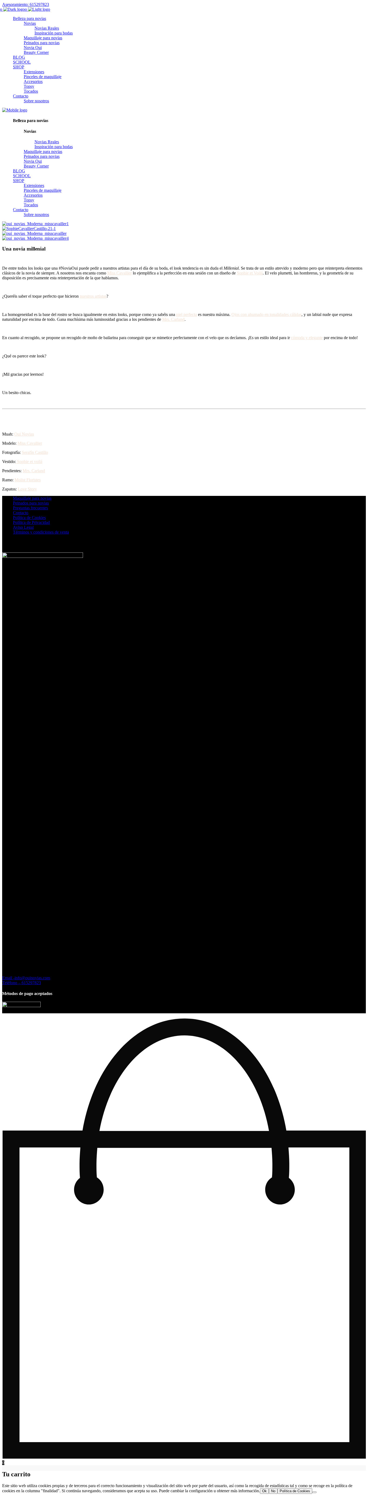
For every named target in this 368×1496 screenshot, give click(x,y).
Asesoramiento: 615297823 (25, 4)
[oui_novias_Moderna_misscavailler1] (35, 223)
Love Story (27, 489)
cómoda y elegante (307, 337)
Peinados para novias (31, 503)
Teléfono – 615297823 (21, 982)
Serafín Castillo (35, 452)
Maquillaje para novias (32, 498)
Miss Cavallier (119, 273)
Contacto (20, 512)
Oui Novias (24, 434)
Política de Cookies (29, 517)
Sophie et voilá (29, 461)
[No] (314, 1492)
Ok (264, 1491)
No (273, 1491)
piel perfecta (186, 314)
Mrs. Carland (173, 319)
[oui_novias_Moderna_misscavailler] (34, 233)
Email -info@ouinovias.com (26, 978)
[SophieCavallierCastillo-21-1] (29, 228)
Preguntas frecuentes (30, 508)
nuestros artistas (93, 296)
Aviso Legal (23, 527)
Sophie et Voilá (250, 273)
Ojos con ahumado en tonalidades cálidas (266, 314)
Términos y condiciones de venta (41, 532)
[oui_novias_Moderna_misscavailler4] (35, 238)
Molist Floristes (28, 480)
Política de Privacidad (31, 522)
